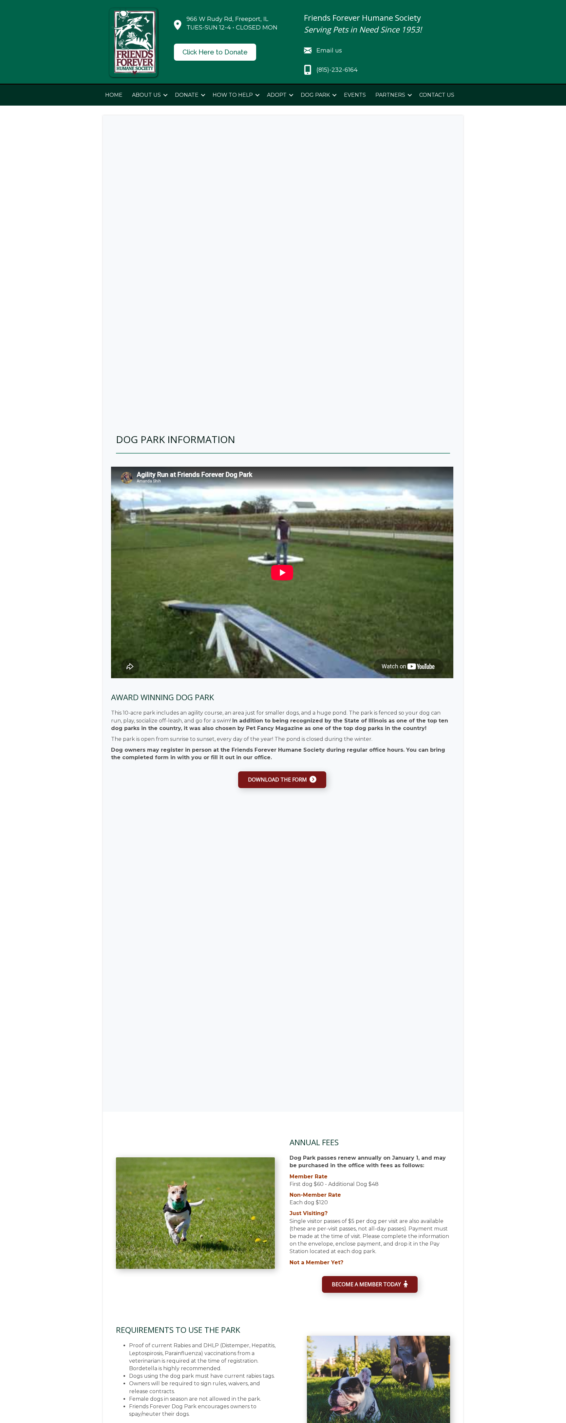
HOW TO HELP (233, 95)
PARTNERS (390, 95)
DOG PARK (315, 95)
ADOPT (277, 95)
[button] (165, 95)
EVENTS (355, 95)
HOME (114, 95)
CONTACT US (436, 95)
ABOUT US (146, 95)
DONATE (186, 95)
